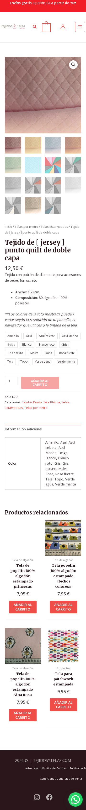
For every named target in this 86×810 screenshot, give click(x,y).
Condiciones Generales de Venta (61, 778)
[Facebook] (49, 797)
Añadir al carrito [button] (23, 606)
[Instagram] (37, 797)
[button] (35, 27)
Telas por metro (26, 226)
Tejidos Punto (32, 402)
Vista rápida (22, 551)
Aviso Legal (32, 768)
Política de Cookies (54, 768)
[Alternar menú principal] (80, 27)
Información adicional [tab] (23, 429)
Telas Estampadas (54, 226)
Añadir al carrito (40, 382)
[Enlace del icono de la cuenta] (62, 26)
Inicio (8, 226)
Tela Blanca (51, 402)
